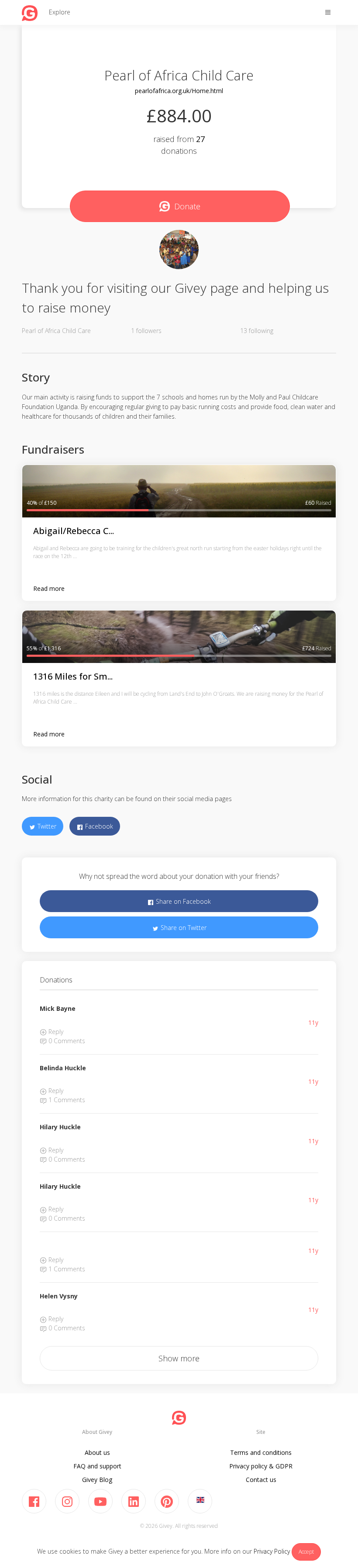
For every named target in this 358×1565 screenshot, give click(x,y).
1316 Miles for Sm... (73, 676)
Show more (179, 1358)
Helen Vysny (59, 1296)
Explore (59, 12)
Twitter (46, 826)
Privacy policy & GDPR (261, 1466)
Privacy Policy (272, 1551)
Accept (306, 1551)
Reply (55, 1031)
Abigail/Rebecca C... (73, 531)
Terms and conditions (261, 1452)
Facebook (98, 826)
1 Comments (66, 1100)
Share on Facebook (182, 901)
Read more (49, 588)
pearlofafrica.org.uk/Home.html (179, 91)
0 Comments (66, 1041)
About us (97, 1452)
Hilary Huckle (60, 1127)
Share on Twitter (183, 927)
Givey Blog (97, 1479)
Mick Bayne (58, 1008)
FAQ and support (97, 1466)
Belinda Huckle (63, 1068)
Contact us (261, 1479)
